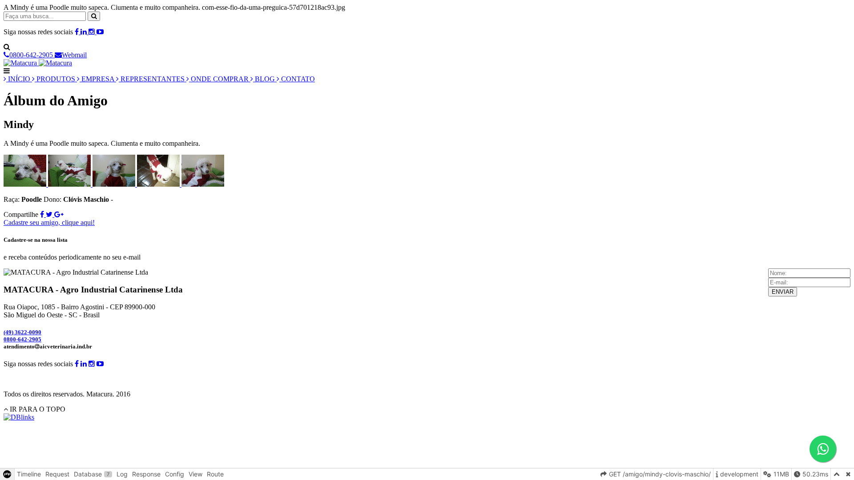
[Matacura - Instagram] (93, 32)
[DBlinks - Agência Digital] (19, 417)
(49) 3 (22, 332)
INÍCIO (19, 79)
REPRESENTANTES (152, 79)
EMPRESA (98, 79)
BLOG (265, 79)
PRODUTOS (56, 79)
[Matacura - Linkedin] (85, 32)
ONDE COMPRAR (219, 79)
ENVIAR (783, 291)
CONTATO (297, 79)
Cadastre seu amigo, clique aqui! (49, 222)
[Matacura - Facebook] (78, 32)
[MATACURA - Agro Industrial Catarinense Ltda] (38, 63)
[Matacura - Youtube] (100, 32)
